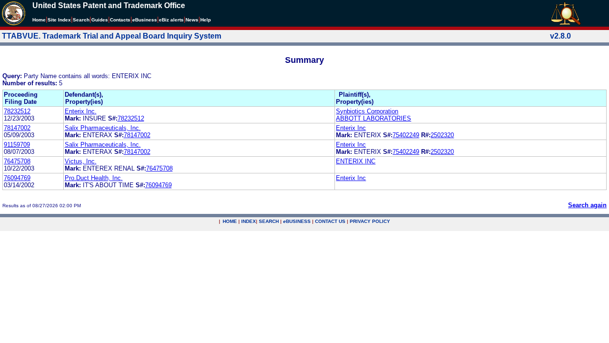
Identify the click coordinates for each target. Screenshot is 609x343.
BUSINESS (297, 221)
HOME (230, 221)
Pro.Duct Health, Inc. (94, 178)
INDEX (248, 221)
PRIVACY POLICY (370, 221)
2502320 (442, 135)
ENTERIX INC (355, 161)
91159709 (17, 144)
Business (144, 19)
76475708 (17, 161)
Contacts (120, 19)
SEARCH (269, 221)
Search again (587, 205)
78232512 (17, 111)
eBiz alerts (171, 19)
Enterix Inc (351, 127)
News (192, 19)
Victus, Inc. (81, 161)
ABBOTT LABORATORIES (373, 118)
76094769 (17, 178)
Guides (99, 19)
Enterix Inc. (81, 111)
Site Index (59, 19)
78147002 (17, 127)
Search (81, 19)
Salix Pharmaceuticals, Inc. (103, 127)
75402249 (406, 135)
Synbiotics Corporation (367, 111)
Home (39, 19)
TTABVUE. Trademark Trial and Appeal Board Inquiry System (111, 36)
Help (205, 19)
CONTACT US (330, 221)
